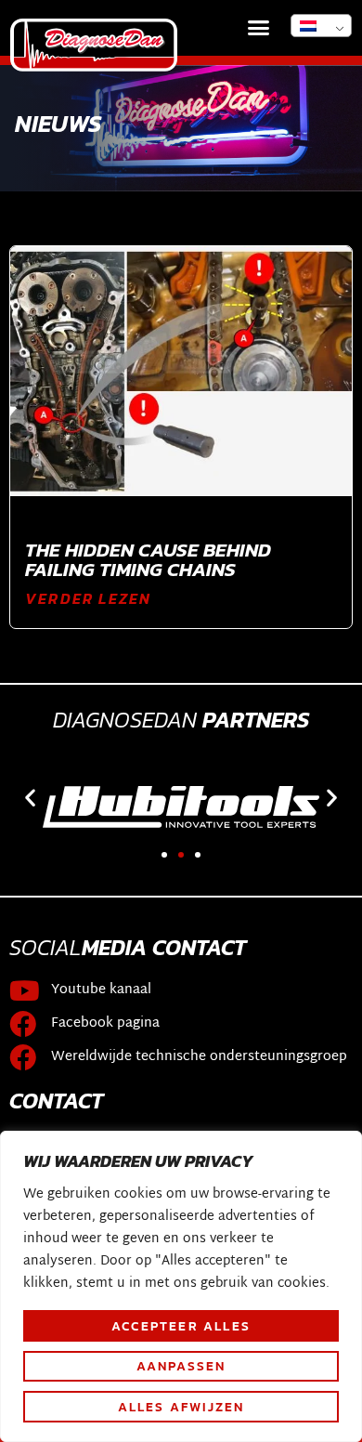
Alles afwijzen (181, 1406)
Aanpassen (181, 1366)
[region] (181, 1286)
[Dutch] (321, 25)
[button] (259, 28)
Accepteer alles (181, 1326)
